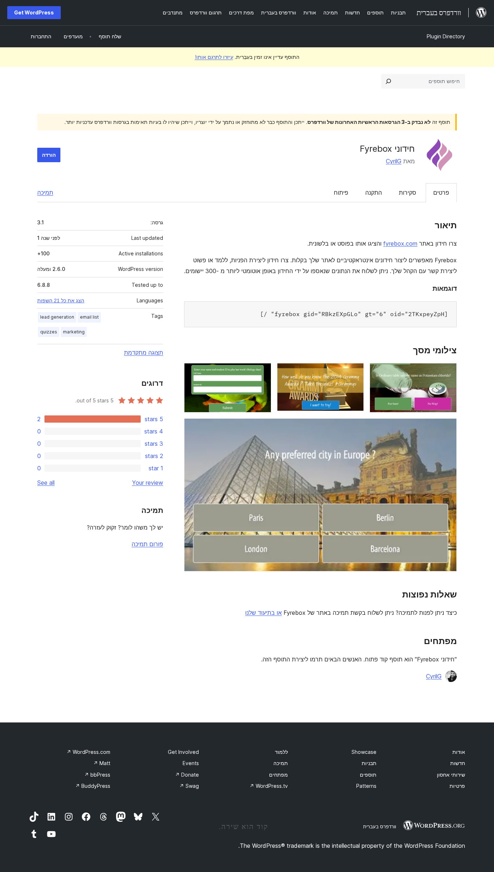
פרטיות (457, 786)
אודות (458, 752)
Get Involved (183, 752)
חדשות (457, 763)
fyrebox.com (400, 243)
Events (191, 763)
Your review (147, 482)
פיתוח (341, 192)
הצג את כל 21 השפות (60, 300)
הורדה (49, 155)
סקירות (407, 192)
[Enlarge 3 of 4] (261, 372)
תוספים (368, 775)
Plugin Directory (446, 36)
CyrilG (393, 161)
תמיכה (45, 192)
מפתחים (278, 775)
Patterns (366, 786)
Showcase (364, 752)
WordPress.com (88, 752)
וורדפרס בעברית (379, 826)
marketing (74, 331)
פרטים (441, 192)
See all (46, 482)
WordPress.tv (269, 786)
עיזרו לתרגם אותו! (214, 57)
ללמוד (281, 752)
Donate (187, 775)
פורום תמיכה (147, 544)
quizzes (48, 331)
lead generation (57, 317)
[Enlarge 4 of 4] (447, 428)
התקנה (373, 192)
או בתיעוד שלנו (263, 612)
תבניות (369, 763)
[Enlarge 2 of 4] (354, 372)
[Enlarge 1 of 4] (447, 372)
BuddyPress (92, 786)
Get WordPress (34, 12)
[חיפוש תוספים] (388, 81)
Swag (189, 786)
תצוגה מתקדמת (143, 352)
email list (89, 317)
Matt (101, 763)
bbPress (97, 775)
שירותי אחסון (451, 775)
